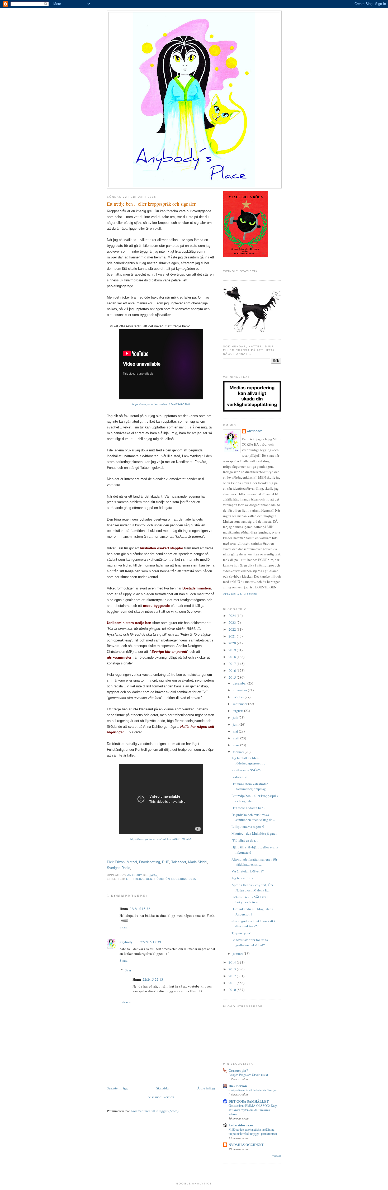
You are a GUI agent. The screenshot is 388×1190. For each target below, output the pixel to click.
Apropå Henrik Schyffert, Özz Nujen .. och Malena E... (252, 887)
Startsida (162, 1088)
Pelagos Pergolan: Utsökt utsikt (248, 1075)
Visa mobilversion (161, 1096)
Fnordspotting (149, 862)
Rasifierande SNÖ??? (246, 770)
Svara (123, 927)
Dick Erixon (116, 862)
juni (236, 724)
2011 (233, 982)
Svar (128, 970)
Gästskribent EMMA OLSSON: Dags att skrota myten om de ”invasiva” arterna (253, 1109)
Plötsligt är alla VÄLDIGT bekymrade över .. (249, 900)
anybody (126, 941)
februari (239, 751)
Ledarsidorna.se (241, 1124)
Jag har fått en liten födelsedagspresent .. (248, 760)
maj (236, 731)
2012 (233, 976)
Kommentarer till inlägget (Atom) (154, 1110)
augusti (238, 710)
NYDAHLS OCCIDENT (246, 1144)
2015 (233, 677)
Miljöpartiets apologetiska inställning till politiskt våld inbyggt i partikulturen (253, 1131)
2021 (233, 636)
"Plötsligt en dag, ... (245, 840)
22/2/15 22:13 (153, 979)
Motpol (132, 862)
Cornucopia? (238, 1070)
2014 (233, 962)
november (240, 690)
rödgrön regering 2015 (175, 878)
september (240, 703)
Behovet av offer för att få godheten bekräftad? (249, 942)
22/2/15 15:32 (140, 908)
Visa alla (276, 1156)
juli (236, 717)
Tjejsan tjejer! (241, 933)
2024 (233, 615)
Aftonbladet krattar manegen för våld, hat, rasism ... (254, 862)
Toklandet (178, 862)
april (236, 738)
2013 (233, 969)
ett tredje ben (139, 878)
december (240, 683)
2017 (233, 663)
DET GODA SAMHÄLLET (249, 1101)
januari (238, 953)
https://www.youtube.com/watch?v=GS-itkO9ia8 (161, 404)
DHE (165, 862)
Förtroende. (239, 777)
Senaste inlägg (117, 1088)
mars (236, 745)
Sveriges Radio (118, 868)
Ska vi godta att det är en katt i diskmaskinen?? (253, 924)
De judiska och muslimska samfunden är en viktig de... (253, 817)
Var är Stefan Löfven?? (247, 871)
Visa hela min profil (240, 594)
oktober (239, 697)
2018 (233, 656)
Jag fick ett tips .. (243, 878)
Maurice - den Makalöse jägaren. (254, 833)
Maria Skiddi (197, 862)
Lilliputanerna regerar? (247, 826)
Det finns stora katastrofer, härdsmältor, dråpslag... (249, 786)
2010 (233, 989)
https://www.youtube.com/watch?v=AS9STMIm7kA (161, 839)
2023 (233, 622)
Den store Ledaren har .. (248, 807)
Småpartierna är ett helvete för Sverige (252, 1090)
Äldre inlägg (206, 1088)
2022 (233, 629)
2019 (233, 650)
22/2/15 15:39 (150, 941)
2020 (233, 643)
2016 (233, 670)
